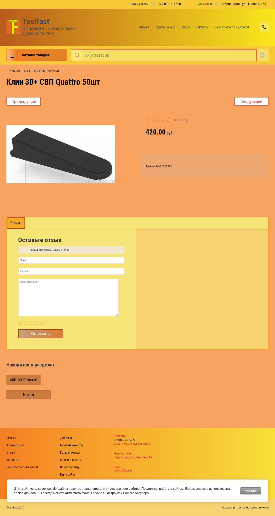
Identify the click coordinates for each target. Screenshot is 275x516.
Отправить (40, 333)
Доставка (66, 437)
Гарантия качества (71, 445)
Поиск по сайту (69, 467)
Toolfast (36, 21)
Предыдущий (23, 101)
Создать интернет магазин (239, 507)
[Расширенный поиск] (263, 55)
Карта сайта (67, 474)
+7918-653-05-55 (124, 440)
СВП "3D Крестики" (47, 71)
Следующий (251, 101)
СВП (27, 71)
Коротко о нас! (165, 27)
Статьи (185, 27)
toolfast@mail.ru (123, 470)
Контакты (202, 27)
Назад (28, 394)
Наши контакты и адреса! (231, 27)
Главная (144, 27)
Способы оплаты (70, 459)
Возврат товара (70, 452)
